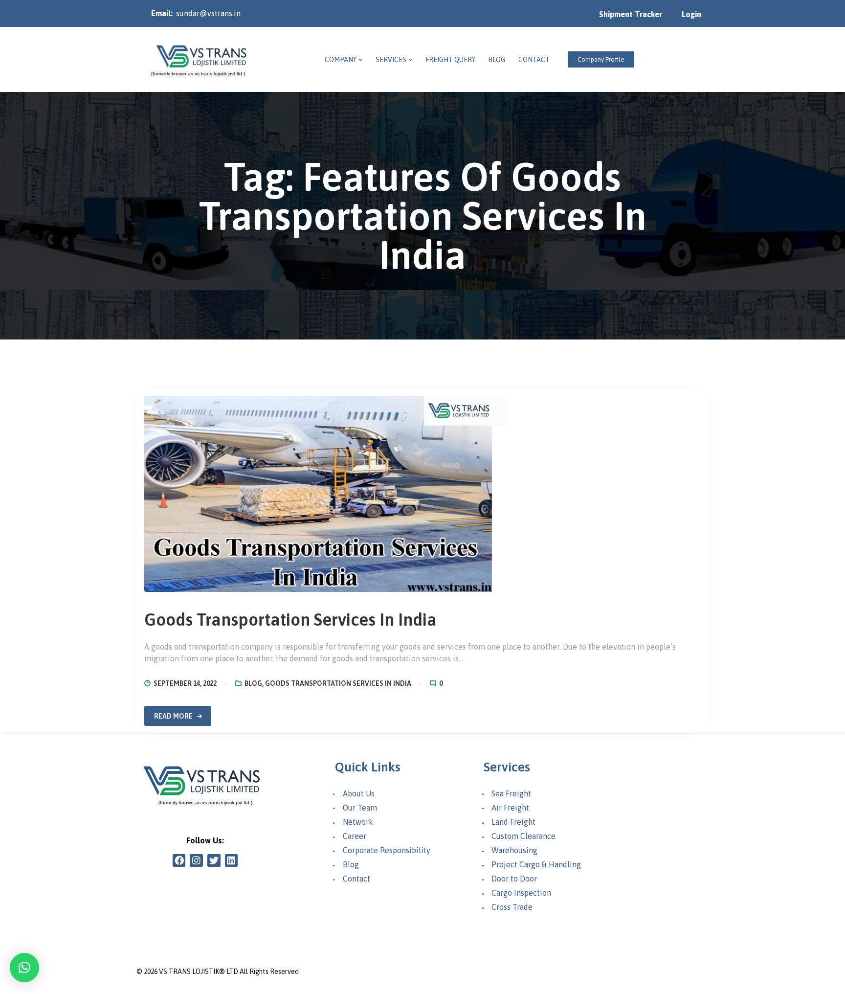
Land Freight (513, 821)
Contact (356, 878)
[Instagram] (196, 860)
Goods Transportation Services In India (290, 619)
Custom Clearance (523, 836)
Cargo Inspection (521, 892)
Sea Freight (511, 793)
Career (354, 836)
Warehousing (514, 850)
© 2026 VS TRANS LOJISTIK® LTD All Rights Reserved (217, 971)
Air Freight (510, 807)
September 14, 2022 (185, 683)
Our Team (360, 807)
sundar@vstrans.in (208, 13)
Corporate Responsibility (386, 850)
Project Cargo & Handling (536, 864)
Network (358, 821)
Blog (253, 683)
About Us (359, 793)
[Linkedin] (231, 860)
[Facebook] (179, 860)
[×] (24, 967)
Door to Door (514, 878)
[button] (601, 59)
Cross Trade (512, 907)
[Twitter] (214, 860)
